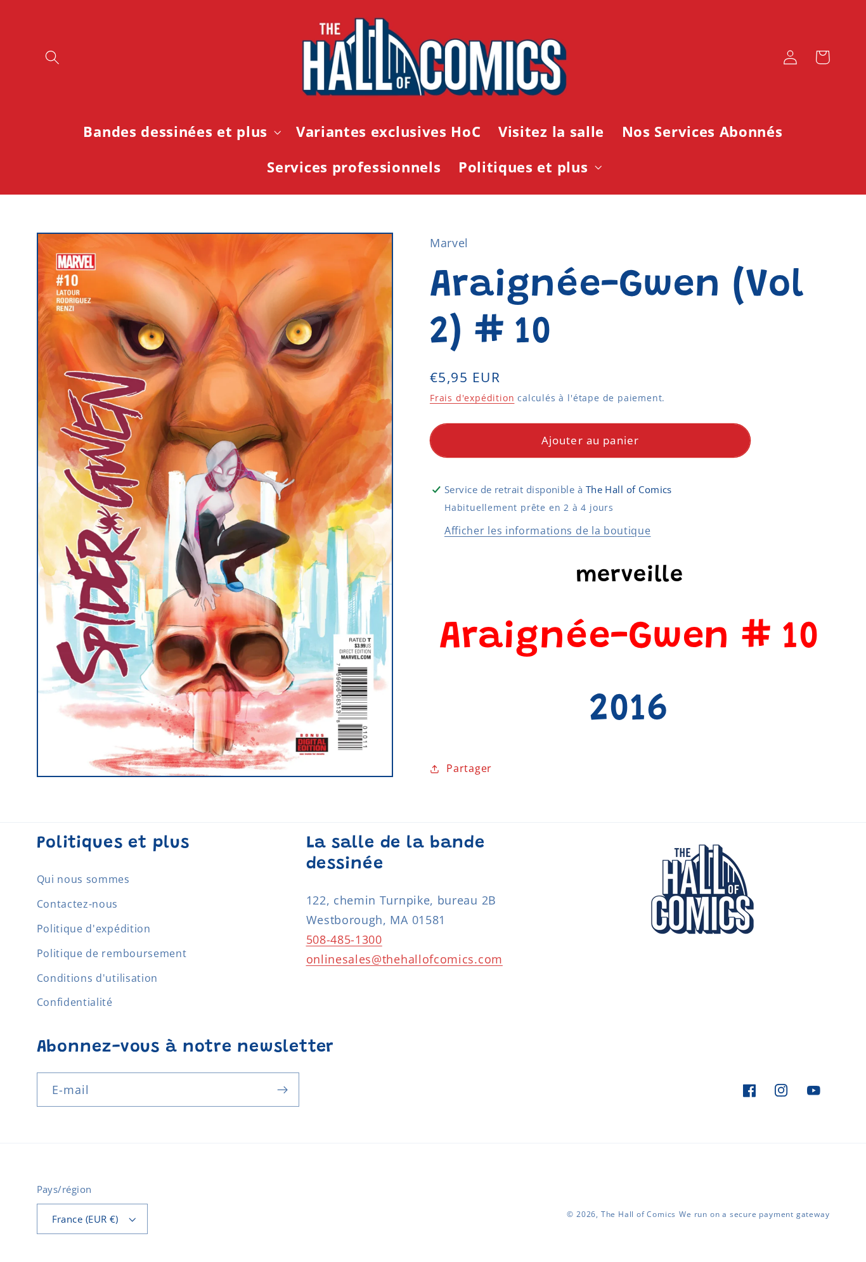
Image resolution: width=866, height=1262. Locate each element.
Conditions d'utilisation (97, 978)
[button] (53, 57)
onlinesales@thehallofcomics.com (404, 959)
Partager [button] (469, 768)
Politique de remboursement (112, 953)
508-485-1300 (344, 939)
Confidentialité (75, 1002)
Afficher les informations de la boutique (547, 531)
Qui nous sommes (83, 879)
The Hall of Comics (638, 1214)
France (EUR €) (85, 1219)
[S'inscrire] (282, 1089)
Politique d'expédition (94, 929)
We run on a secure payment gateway (754, 1214)
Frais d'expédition (472, 398)
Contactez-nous (78, 904)
